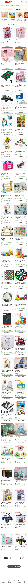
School (7, 5)
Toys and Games (15, 5)
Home (2, 5)
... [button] (17, 558)
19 (19, 558)
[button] (22, 558)
